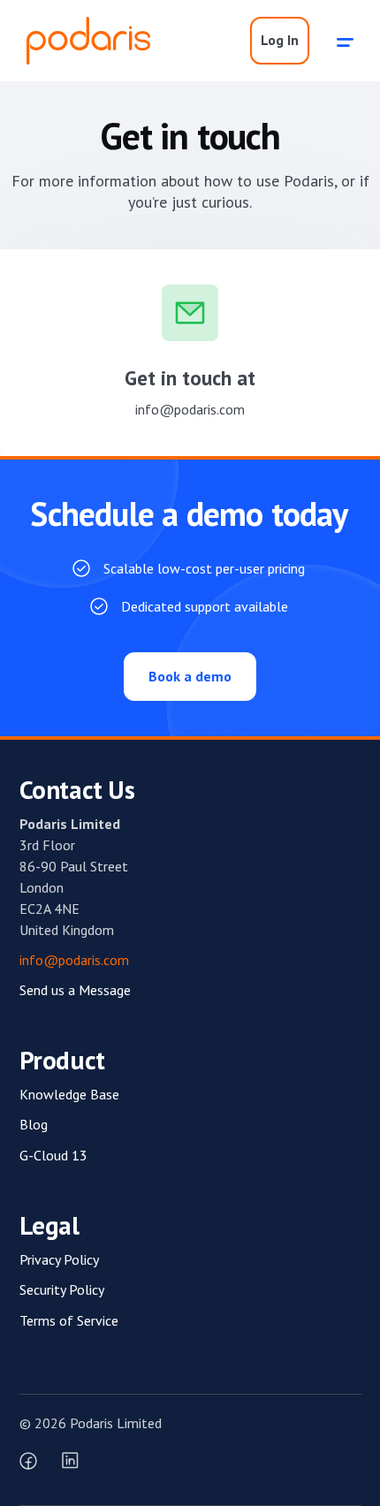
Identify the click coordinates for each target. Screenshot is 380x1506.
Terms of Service (68, 1320)
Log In (280, 40)
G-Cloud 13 (53, 1155)
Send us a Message (75, 990)
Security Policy (61, 1289)
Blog (33, 1124)
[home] (84, 41)
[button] (344, 41)
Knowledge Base (69, 1094)
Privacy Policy (59, 1259)
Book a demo (190, 676)
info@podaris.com (190, 409)
